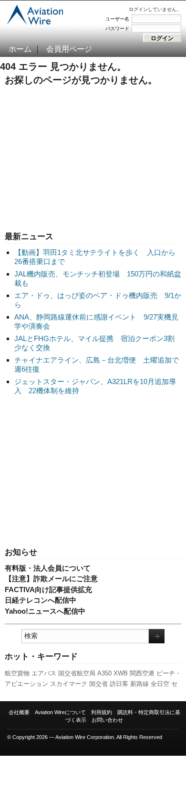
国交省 (98, 683)
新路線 (139, 683)
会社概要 (19, 712)
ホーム (20, 49)
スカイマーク (68, 683)
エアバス (43, 673)
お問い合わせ (107, 720)
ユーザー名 (117, 19)
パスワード (117, 28)
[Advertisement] (93, 472)
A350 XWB (112, 673)
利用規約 (101, 712)
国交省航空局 (76, 673)
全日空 (160, 683)
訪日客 (119, 683)
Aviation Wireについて (60, 712)
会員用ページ (69, 49)
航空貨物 (17, 673)
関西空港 (142, 673)
